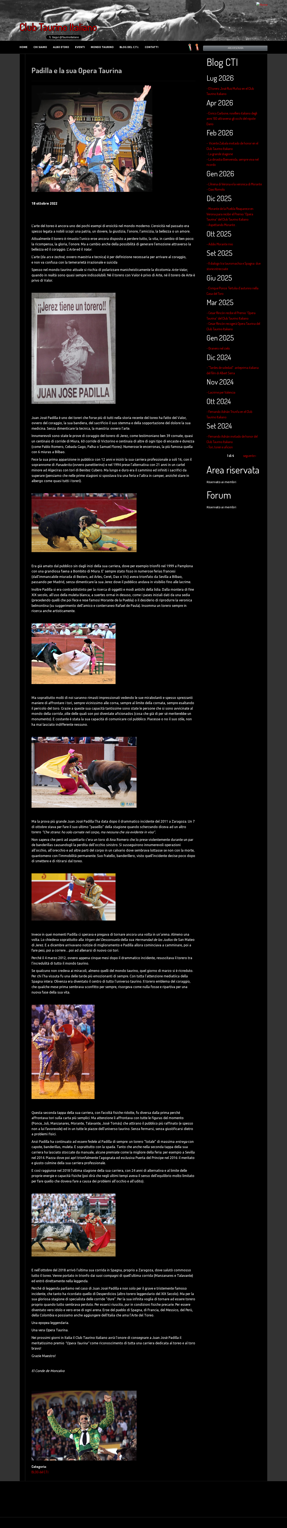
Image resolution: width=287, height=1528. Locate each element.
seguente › (249, 456)
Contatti (151, 47)
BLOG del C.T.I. (129, 47)
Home (24, 47)
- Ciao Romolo (216, 189)
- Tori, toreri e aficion (220, 447)
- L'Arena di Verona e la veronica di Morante (234, 184)
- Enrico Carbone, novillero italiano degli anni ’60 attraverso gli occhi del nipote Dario (232, 118)
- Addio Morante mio (220, 244)
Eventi (80, 47)
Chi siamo (40, 47)
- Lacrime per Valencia (221, 392)
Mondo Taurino (102, 47)
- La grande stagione (220, 154)
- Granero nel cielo (218, 348)
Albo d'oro (61, 47)
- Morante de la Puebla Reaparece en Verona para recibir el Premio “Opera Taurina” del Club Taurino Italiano (230, 214)
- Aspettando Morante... (222, 225)
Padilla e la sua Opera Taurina (77, 70)
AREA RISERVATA (235, 48)
